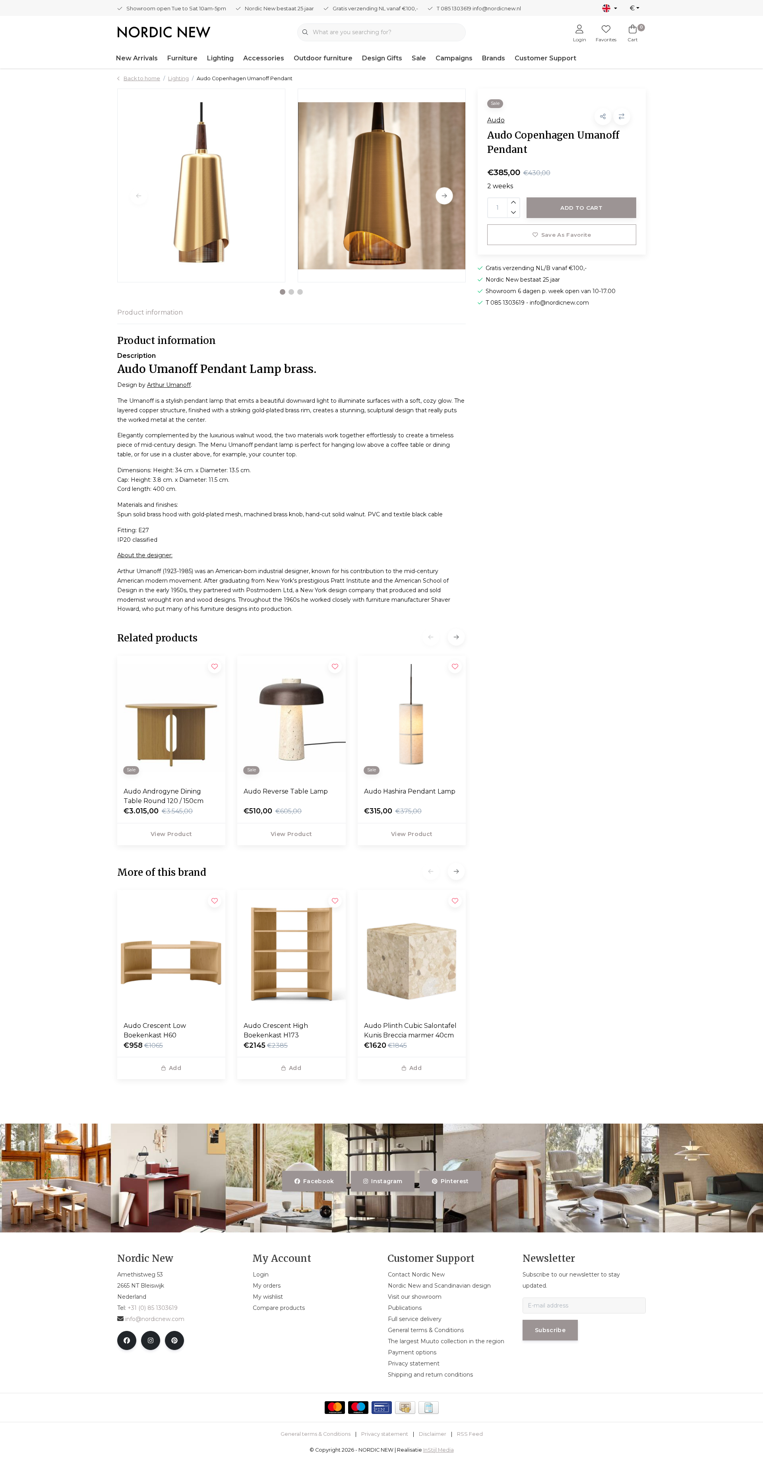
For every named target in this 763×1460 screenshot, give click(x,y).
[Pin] (382, 1407)
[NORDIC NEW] (164, 31)
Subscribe (550, 1330)
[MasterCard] (335, 1407)
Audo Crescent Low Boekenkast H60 (155, 1030)
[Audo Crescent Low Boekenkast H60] (171, 952)
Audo (496, 120)
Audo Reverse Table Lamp (286, 791)
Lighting (220, 58)
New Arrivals (137, 58)
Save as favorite (566, 235)
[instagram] (150, 1340)
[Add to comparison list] (621, 116)
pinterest (454, 1181)
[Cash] (405, 1407)
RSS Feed (470, 1434)
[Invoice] (428, 1407)
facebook (318, 1181)
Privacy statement (384, 1434)
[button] (282, 292)
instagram (387, 1181)
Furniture (182, 58)
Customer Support (545, 58)
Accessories (263, 58)
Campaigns (454, 58)
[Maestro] (358, 1407)
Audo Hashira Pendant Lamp (409, 791)
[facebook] (126, 1340)
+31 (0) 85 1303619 (153, 1307)
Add (175, 1068)
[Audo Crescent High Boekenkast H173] (291, 952)
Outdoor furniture (323, 58)
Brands (493, 58)
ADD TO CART (581, 208)
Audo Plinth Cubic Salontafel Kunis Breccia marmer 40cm (410, 1030)
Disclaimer (432, 1434)
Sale (419, 58)
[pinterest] (174, 1340)
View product (171, 834)
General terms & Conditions (316, 1434)
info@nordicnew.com (154, 1319)
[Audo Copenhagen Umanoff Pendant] (201, 185)
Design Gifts (382, 58)
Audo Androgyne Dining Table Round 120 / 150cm (163, 796)
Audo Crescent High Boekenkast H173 (276, 1030)
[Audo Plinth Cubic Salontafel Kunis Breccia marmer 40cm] (412, 952)
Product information (150, 312)
